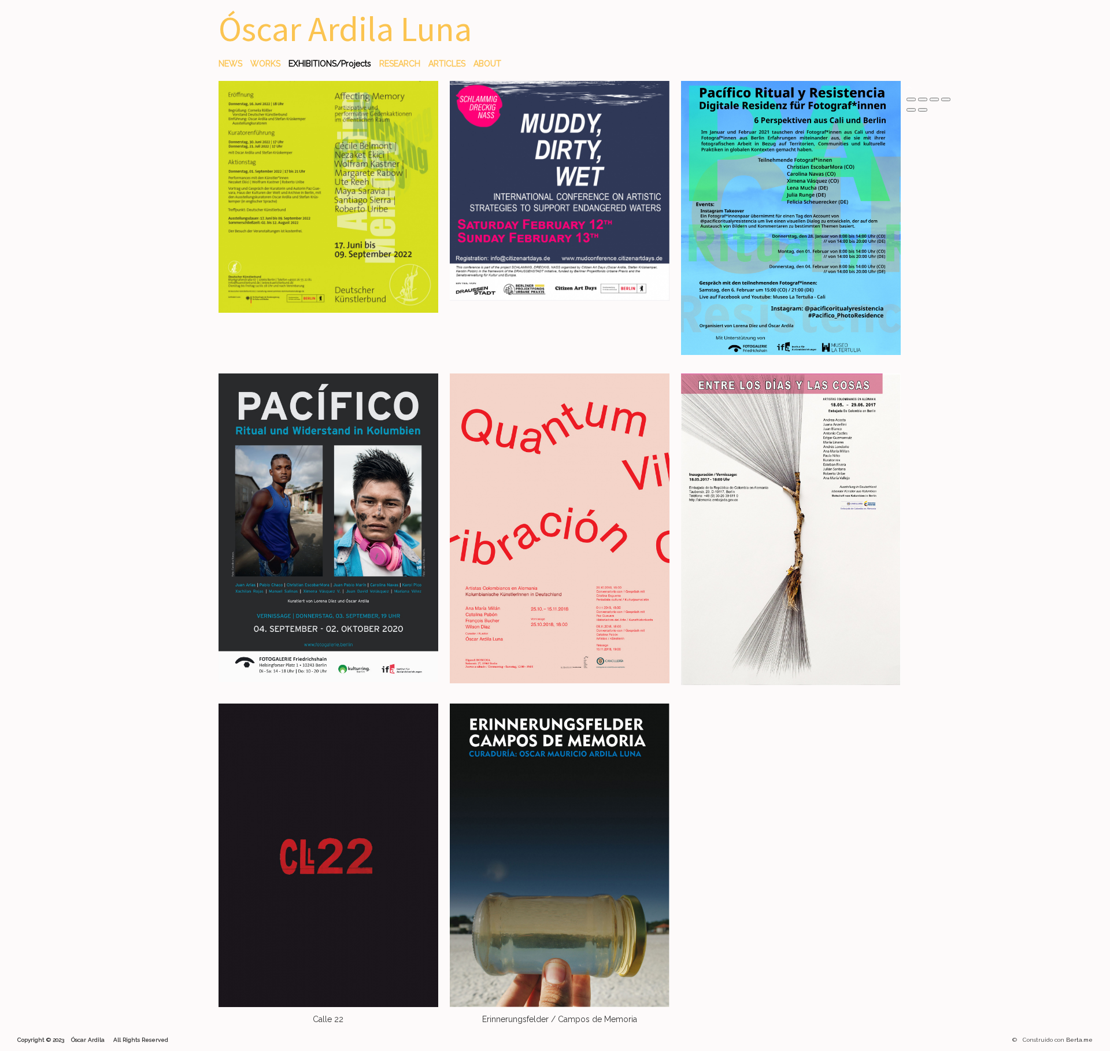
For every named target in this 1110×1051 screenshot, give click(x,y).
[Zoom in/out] (945, 99)
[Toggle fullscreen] (934, 99)
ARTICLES (446, 63)
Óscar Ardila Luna (345, 28)
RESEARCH (399, 63)
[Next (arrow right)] (922, 110)
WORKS (265, 63)
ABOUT (487, 63)
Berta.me (1079, 1040)
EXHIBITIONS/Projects (329, 63)
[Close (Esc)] (911, 99)
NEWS (230, 63)
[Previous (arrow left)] (911, 110)
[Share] (922, 99)
